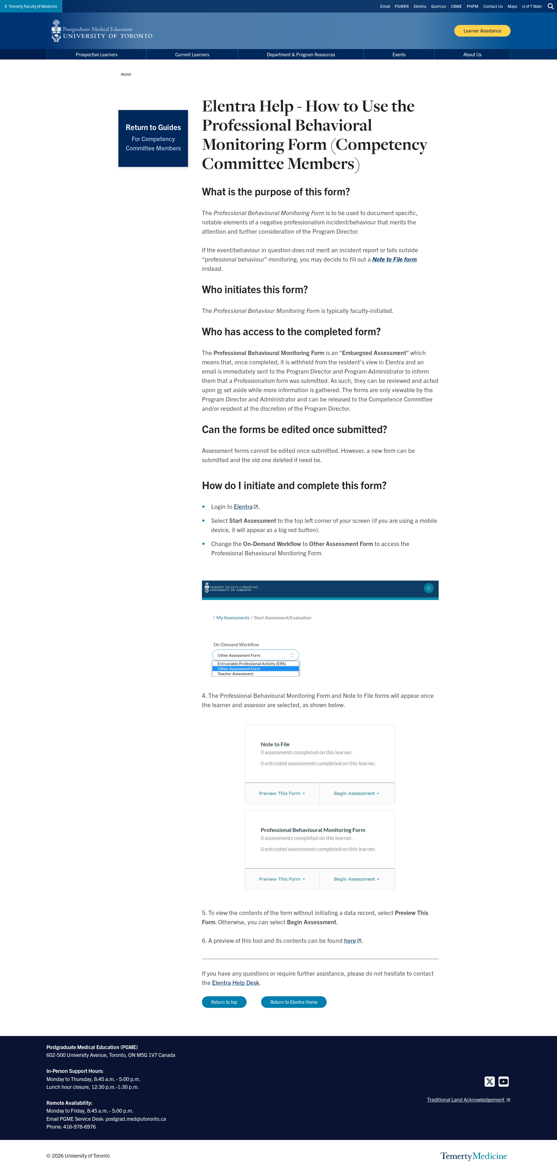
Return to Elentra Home (293, 1002)
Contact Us (493, 6)
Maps (512, 6)
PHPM (472, 6)
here (350, 940)
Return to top (224, 1002)
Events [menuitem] (399, 54)
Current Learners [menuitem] (192, 54)
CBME (456, 6)
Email (385, 6)
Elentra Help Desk (235, 982)
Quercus (438, 6)
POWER (402, 6)
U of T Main (532, 6)
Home (126, 74)
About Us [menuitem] (472, 54)
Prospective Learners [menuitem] (96, 54)
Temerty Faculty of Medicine (33, 6)
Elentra (420, 6)
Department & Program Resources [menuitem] (301, 54)
